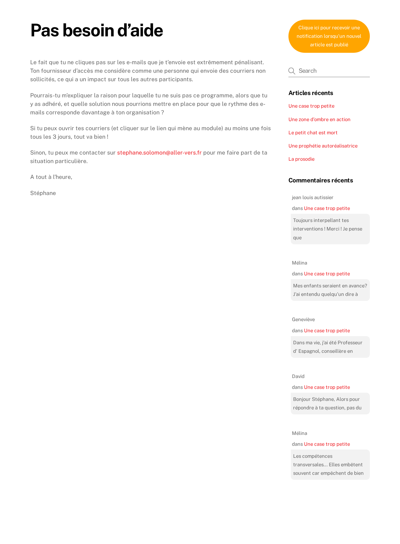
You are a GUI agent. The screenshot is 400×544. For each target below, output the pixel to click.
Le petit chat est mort (313, 132)
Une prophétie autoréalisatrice (323, 146)
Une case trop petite (311, 106)
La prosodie (301, 159)
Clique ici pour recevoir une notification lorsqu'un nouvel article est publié (329, 36)
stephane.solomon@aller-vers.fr (159, 152)
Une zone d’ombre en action (319, 119)
